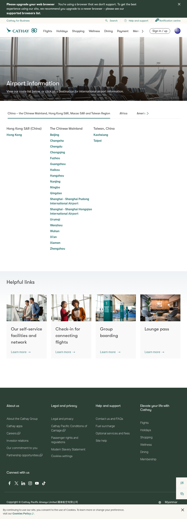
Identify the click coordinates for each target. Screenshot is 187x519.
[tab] (59, 113)
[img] (179, 4)
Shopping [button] (78, 31)
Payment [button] (123, 31)
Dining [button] (108, 31)
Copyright (12, 501)
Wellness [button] (94, 31)
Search (114, 20)
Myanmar (171, 502)
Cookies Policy (21, 513)
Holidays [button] (62, 31)
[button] (20, 352)
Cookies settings (61, 456)
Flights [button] (47, 31)
